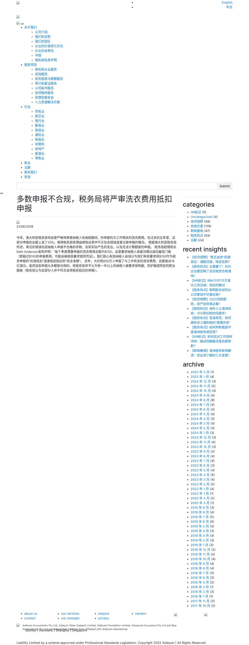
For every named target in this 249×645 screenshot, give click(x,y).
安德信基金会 (44, 97)
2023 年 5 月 (200, 470)
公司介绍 (41, 32)
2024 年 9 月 (200, 395)
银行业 (39, 121)
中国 (38, 55)
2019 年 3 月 (200, 536)
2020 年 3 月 (200, 503)
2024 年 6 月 (200, 409)
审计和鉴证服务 (46, 83)
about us (30, 613)
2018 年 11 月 (200, 554)
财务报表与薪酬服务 (49, 79)
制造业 (39, 139)
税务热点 (197, 235)
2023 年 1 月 (200, 489)
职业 (27, 163)
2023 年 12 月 (201, 437)
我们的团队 (43, 41)
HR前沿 (196, 212)
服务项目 (30, 65)
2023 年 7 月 (200, 461)
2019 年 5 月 (200, 526)
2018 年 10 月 (200, 559)
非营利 (39, 144)
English (227, 2)
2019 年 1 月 (199, 545)
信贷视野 (197, 221)
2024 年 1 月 (200, 433)
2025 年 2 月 (200, 372)
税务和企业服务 (46, 69)
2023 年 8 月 (200, 456)
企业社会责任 (44, 51)
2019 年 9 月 (200, 507)
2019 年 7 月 (200, 517)
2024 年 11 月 (200, 386)
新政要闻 (197, 231)
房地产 (39, 149)
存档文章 (197, 226)
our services (70, 613)
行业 (27, 107)
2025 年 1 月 (200, 377)
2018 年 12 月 (200, 550)
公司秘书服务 (44, 88)
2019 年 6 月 (200, 521)
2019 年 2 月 (200, 540)
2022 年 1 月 (200, 493)
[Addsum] (18, 16)
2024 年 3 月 (200, 423)
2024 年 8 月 (200, 400)
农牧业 (39, 111)
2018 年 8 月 (200, 568)
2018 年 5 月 (200, 582)
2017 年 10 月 (200, 606)
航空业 (39, 116)
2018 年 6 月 (200, 578)
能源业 (39, 153)
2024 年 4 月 (200, 419)
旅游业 (39, 130)
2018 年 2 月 (200, 592)
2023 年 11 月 (200, 442)
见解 (27, 167)
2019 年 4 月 (200, 531)
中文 (229, 7)
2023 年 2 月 (200, 484)
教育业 (39, 125)
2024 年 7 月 (200, 405)
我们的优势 (43, 37)
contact (30, 618)
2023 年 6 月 (200, 465)
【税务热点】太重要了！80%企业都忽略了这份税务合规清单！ (211, 271)
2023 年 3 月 (200, 479)
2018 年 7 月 (200, 573)
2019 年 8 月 (200, 512)
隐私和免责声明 (46, 60)
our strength (70, 618)
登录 (27, 177)
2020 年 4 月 (200, 498)
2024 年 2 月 (200, 428)
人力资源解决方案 (47, 102)
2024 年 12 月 (201, 381)
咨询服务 (41, 74)
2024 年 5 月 (200, 414)
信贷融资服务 (44, 93)
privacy (103, 618)
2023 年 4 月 (200, 475)
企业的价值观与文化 (49, 46)
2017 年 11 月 (200, 601)
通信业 (39, 135)
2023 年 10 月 (201, 447)
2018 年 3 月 (200, 587)
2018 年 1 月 (199, 596)
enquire (103, 613)
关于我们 (30, 27)
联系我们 (30, 172)
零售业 (39, 158)
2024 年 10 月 (201, 391)
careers (140, 613)
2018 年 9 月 (200, 564)
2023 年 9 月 (200, 451)
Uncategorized (201, 217)
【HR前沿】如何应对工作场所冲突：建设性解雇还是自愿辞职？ (211, 341)
